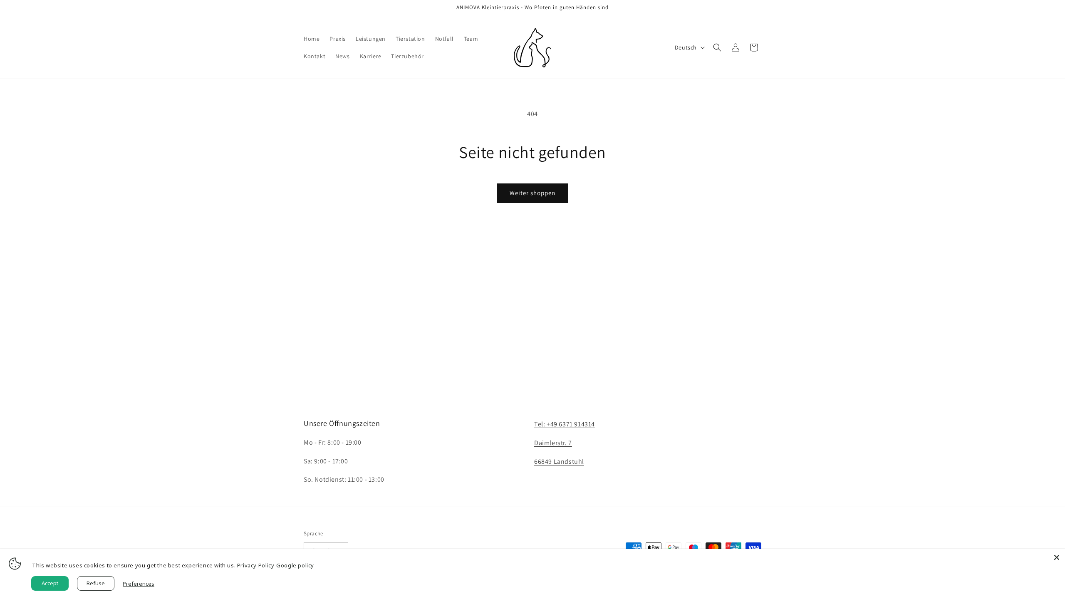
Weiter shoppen (532, 193)
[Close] (1057, 557)
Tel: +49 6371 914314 (564, 424)
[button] (717, 47)
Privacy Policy (255, 565)
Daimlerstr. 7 (553, 442)
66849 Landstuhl (559, 461)
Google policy (295, 565)
